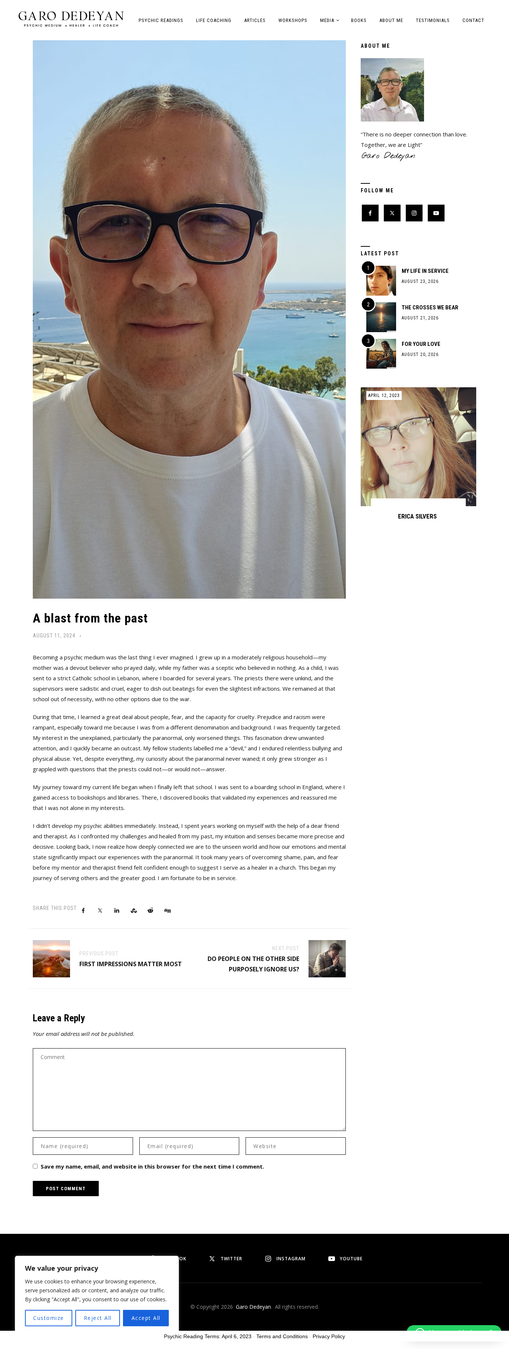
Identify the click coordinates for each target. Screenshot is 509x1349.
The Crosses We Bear (430, 307)
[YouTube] (436, 213)
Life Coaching (213, 20)
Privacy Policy (329, 1336)
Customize (48, 1317)
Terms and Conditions (282, 1336)
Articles (255, 20)
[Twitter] (392, 213)
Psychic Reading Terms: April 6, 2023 (208, 1336)
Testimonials (433, 20)
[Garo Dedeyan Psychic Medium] (71, 18)
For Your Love (421, 344)
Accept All (146, 1317)
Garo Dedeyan (253, 1306)
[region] (97, 1295)
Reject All (98, 1317)
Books (359, 20)
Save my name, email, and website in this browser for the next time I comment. (152, 1166)
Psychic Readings (161, 20)
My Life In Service (425, 271)
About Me (391, 20)
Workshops (292, 20)
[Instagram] (414, 213)
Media (327, 20)
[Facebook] (370, 213)
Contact (473, 20)
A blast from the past (90, 618)
